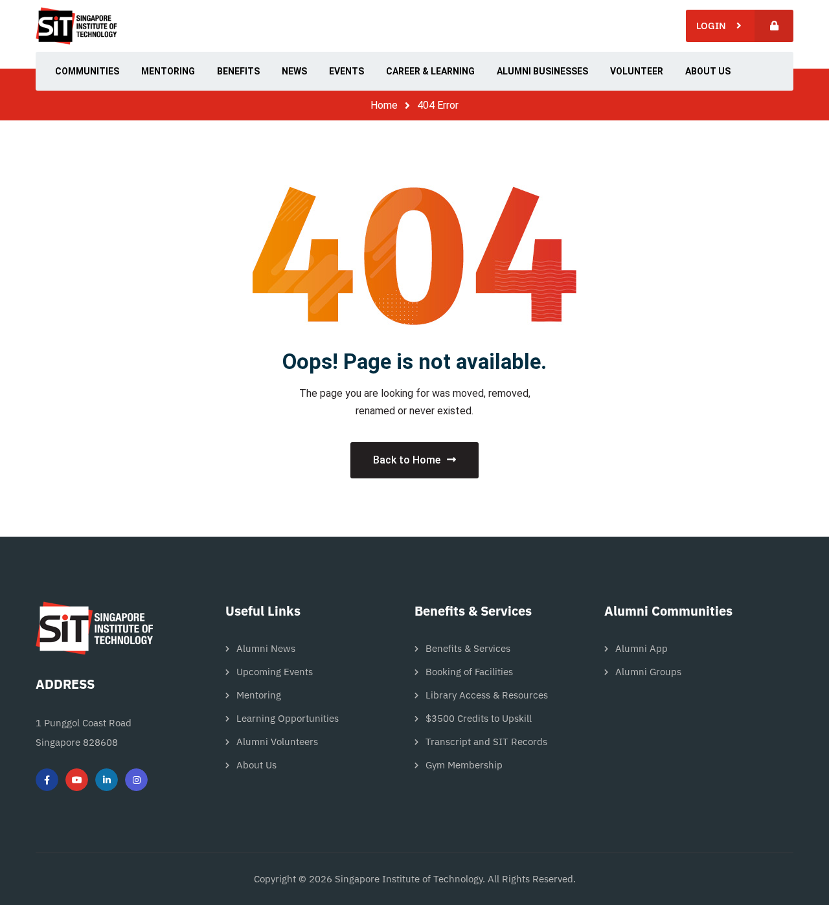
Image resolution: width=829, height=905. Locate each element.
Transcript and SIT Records (486, 741)
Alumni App (641, 648)
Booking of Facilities (469, 671)
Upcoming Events (274, 671)
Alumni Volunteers (277, 741)
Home (384, 105)
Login (716, 25)
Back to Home (406, 460)
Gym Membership (464, 765)
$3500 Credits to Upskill (479, 718)
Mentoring (258, 695)
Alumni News (265, 648)
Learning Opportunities (287, 718)
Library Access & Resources (487, 695)
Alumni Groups (648, 671)
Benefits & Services (468, 648)
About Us (256, 765)
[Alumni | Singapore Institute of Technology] (76, 25)
